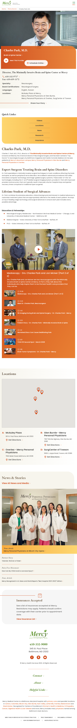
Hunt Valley (41, 704)
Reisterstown (65, 704)
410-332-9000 (38, 644)
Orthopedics (69, 706)
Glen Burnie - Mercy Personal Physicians (55, 434)
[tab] (38, 293)
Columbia (14, 704)
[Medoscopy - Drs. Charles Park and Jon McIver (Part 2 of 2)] (38, 249)
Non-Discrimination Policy (31, 720)
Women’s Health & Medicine (53, 706)
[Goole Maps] (38, 657)
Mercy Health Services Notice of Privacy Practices (20, 717)
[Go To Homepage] (38, 636)
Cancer (5, 709)
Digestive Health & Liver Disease (20, 709)
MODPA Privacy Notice (51, 720)
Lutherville (50, 704)
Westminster (8, 706)
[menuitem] (38, 675)
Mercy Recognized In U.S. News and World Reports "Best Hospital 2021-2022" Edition (32, 581)
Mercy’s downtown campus (20, 160)
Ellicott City (23, 704)
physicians (60, 709)
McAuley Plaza (14, 432)
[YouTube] (45, 657)
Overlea (57, 704)
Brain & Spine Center (12, 55)
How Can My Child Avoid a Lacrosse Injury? (17, 571)
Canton (8, 704)
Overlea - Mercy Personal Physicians (20, 451)
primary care (52, 701)
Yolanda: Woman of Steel (11, 561)
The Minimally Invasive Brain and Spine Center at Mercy (52, 153)
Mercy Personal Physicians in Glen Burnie (46, 160)
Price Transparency (47, 717)
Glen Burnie (32, 704)
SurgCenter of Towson (56, 449)
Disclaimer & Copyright (65, 717)
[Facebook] (32, 657)
